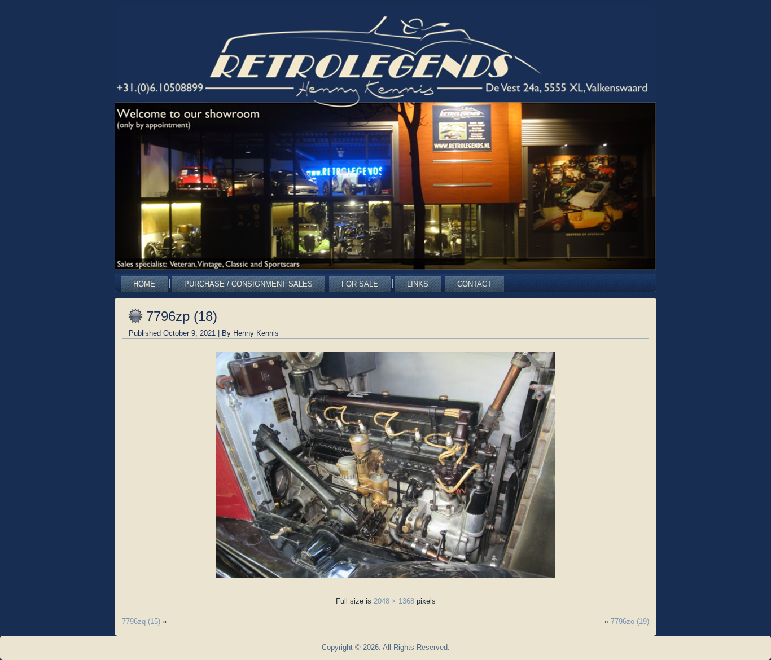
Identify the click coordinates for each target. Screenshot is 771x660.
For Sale (359, 284)
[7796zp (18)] (385, 581)
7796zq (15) (141, 621)
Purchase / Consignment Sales (248, 284)
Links (417, 284)
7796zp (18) (181, 316)
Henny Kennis (256, 333)
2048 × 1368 (394, 601)
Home (144, 284)
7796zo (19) (630, 621)
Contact (474, 284)
